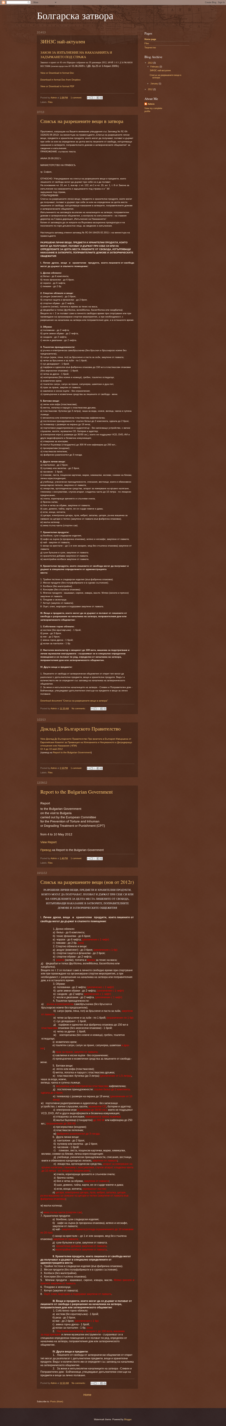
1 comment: (77, 97)
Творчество (150, 47)
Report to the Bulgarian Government (72, 752)
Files (50, 102)
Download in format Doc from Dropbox (60, 79)
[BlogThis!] (91, 97)
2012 (150, 89)
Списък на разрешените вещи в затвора (81, 121)
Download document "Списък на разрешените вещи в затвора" (74, 700)
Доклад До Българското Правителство (80, 728)
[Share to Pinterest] (101, 97)
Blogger (127, 1419)
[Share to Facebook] (98, 97)
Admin (151, 104)
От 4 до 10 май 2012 (51, 749)
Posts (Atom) (56, 1401)
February (154, 66)
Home (87, 1394)
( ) (86, 742)
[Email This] (88, 97)
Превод (45, 850)
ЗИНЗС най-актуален (62, 41)
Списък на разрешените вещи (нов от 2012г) (87, 882)
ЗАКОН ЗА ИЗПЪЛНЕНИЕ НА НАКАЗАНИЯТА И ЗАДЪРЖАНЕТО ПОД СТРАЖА (76, 54)
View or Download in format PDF (57, 86)
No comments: (79, 708)
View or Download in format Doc (57, 73)
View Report (48, 842)
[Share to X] (94, 97)
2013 (150, 63)
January (154, 83)
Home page (150, 39)
